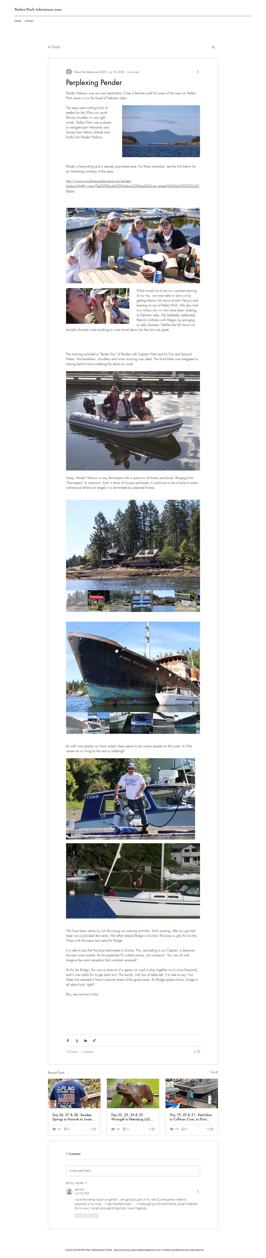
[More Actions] (198, 1191)
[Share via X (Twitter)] (76, 1040)
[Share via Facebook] (67, 1040)
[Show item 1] (77, 601)
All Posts (54, 47)
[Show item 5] (164, 601)
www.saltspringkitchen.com (145, 1249)
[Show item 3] (120, 601)
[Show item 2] (98, 601)
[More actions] (198, 72)
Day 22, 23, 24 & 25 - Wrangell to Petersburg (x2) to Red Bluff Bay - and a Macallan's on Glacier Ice (132, 1117)
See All (214, 1072)
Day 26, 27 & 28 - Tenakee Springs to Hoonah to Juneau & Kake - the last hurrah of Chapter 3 (72, 1117)
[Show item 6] (185, 601)
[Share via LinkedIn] (85, 1040)
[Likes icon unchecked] (77, 1216)
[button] (213, 47)
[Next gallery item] (196, 544)
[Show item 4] (142, 601)
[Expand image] (133, 545)
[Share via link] (94, 1040)
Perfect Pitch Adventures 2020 (38, 9)
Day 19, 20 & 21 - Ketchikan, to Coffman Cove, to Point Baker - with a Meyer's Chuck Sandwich (191, 1117)
